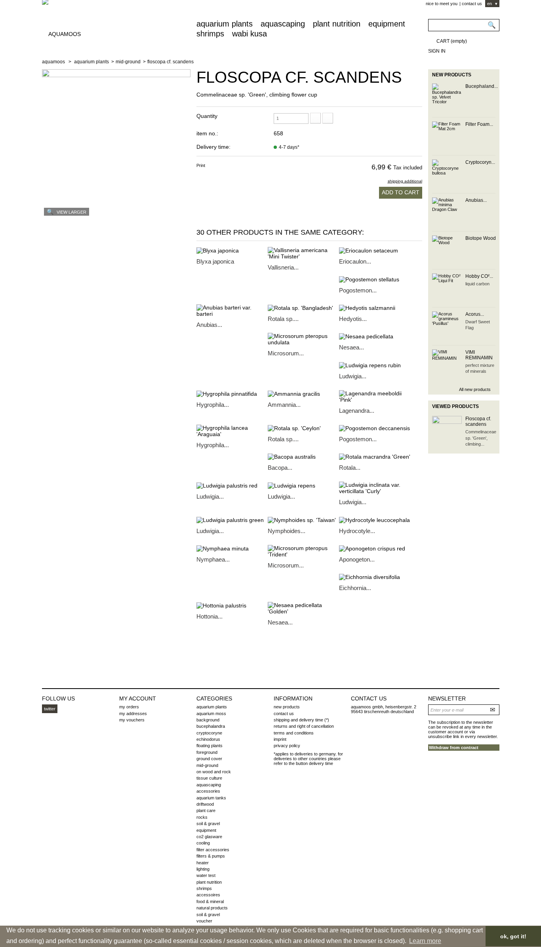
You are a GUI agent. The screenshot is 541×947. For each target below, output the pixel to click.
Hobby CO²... (479, 276)
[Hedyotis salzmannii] (374, 307)
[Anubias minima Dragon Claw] (447, 212)
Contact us (472, 3)
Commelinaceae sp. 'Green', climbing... (480, 437)
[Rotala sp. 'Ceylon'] (303, 428)
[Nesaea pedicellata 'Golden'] (303, 608)
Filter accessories (212, 849)
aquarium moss (211, 713)
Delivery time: (213, 147)
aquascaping (283, 23)
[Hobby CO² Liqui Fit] (447, 288)
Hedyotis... (353, 318)
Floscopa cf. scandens (478, 421)
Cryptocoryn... (480, 162)
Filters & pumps (210, 856)
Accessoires (208, 894)
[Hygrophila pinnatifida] (232, 393)
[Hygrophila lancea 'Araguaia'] (232, 431)
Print (200, 165)
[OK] (493, 709)
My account (137, 698)
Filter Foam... (479, 124)
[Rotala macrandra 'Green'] (374, 456)
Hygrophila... (212, 404)
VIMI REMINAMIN (479, 355)
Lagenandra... (356, 410)
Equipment (386, 23)
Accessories (208, 791)
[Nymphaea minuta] (232, 548)
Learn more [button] (425, 941)
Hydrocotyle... (357, 531)
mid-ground (128, 62)
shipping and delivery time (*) (301, 719)
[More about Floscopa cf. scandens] (447, 431)
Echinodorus (208, 739)
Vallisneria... (283, 267)
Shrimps (210, 33)
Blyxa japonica (215, 261)
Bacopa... (280, 467)
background (207, 719)
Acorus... (474, 314)
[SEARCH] (491, 25)
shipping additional (405, 181)
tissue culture (209, 778)
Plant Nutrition (336, 23)
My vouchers (132, 719)
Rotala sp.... (283, 318)
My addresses (133, 713)
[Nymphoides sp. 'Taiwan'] (303, 519)
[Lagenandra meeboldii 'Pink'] (374, 396)
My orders (129, 706)
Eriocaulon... (355, 261)
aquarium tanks (211, 797)
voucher (204, 921)
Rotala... (349, 467)
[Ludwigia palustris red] (232, 485)
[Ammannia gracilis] (303, 393)
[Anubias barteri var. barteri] (232, 310)
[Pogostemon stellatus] (374, 278)
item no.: (207, 133)
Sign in (437, 51)
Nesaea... (351, 347)
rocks (202, 817)
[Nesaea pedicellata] (374, 336)
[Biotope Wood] (447, 250)
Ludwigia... (352, 376)
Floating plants (209, 745)
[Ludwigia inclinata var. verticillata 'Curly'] (374, 488)
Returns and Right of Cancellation (304, 726)
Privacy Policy (287, 745)
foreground (206, 752)
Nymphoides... (286, 531)
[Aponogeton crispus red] (374, 548)
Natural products (212, 907)
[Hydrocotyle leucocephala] (374, 519)
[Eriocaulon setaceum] (374, 250)
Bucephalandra (210, 726)
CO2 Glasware (209, 836)
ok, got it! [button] (513, 936)
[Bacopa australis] (303, 456)
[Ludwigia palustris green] (232, 519)
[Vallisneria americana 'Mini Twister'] (303, 253)
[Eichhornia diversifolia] (374, 576)
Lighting (203, 869)
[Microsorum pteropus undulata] (303, 339)
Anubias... (209, 324)
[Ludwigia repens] (303, 485)
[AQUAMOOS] (116, 29)
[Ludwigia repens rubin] (374, 364)
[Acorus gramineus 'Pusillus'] (447, 326)
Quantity (206, 116)
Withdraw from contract (453, 747)
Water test (205, 875)
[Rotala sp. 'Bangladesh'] (303, 307)
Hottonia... (209, 616)
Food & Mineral (210, 901)
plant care (205, 810)
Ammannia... (284, 404)
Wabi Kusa (249, 33)
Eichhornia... (355, 588)
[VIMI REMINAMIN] (447, 364)
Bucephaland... (481, 86)
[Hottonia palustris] (232, 605)
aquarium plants (224, 23)
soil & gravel (208, 823)
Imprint (280, 739)
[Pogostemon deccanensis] (374, 428)
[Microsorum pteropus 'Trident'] (303, 551)
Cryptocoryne (209, 733)
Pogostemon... (358, 290)
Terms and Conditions (294, 733)
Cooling (203, 843)
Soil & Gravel (208, 914)
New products (451, 75)
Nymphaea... (213, 559)
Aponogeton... (357, 559)
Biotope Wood (480, 238)
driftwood (205, 804)
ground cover (209, 758)
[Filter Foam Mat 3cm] (447, 136)
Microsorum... (286, 353)
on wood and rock (213, 771)
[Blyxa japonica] (232, 250)
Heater (202, 862)
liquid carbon (477, 283)
